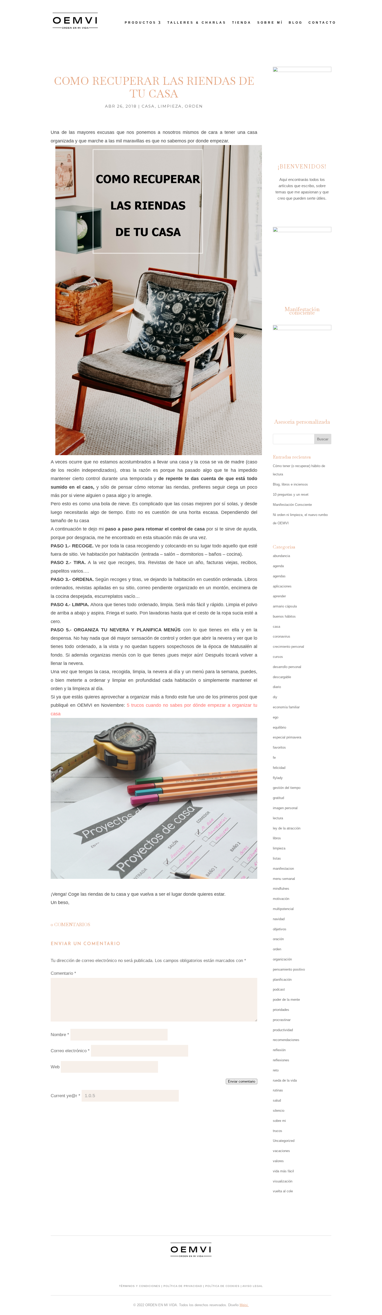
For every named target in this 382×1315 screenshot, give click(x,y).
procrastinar (282, 1020)
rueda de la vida (285, 1080)
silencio (278, 1111)
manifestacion (283, 869)
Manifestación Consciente (292, 505)
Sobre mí (270, 22)
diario (277, 687)
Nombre (60, 1034)
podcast (279, 989)
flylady (278, 778)
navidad (279, 919)
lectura (278, 818)
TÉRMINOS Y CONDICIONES (139, 1286)
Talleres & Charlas (196, 22)
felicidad (279, 768)
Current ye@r (65, 1095)
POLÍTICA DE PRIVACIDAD (182, 1286)
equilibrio (279, 727)
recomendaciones (286, 1040)
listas (277, 858)
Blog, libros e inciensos (290, 484)
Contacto (322, 22)
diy (275, 697)
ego (275, 717)
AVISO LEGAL (252, 1286)
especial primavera (287, 737)
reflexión (279, 1050)
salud (277, 1100)
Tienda (242, 22)
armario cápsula (285, 606)
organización (282, 959)
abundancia (281, 556)
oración (278, 939)
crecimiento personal (288, 647)
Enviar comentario (241, 1081)
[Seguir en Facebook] (302, 213)
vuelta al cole (283, 1191)
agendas (279, 576)
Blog (296, 22)
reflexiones (281, 1060)
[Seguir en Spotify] (312, 213)
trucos (277, 1131)
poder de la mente (286, 1000)
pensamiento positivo (289, 969)
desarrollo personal (287, 667)
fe (274, 758)
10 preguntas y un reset (290, 494)
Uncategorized (283, 1141)
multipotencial (283, 909)
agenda (278, 566)
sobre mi (279, 1121)
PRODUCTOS (140, 22)
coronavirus (281, 636)
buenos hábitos (284, 616)
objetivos (279, 929)
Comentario (63, 973)
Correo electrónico (70, 1050)
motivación (281, 899)
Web (55, 1066)
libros (277, 838)
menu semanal (284, 879)
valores (278, 1161)
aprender (279, 596)
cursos (278, 657)
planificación (282, 980)
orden (194, 106)
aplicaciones (282, 586)
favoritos (279, 747)
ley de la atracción (286, 828)
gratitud (278, 798)
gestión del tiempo (286, 788)
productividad (283, 1030)
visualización (282, 1181)
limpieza (170, 106)
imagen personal (285, 808)
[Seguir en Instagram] (291, 213)
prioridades (281, 1010)
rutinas (278, 1090)
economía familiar (286, 707)
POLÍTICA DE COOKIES (222, 1286)
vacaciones (281, 1151)
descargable (282, 677)
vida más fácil (283, 1171)
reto (276, 1070)
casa (148, 106)
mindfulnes (281, 889)
